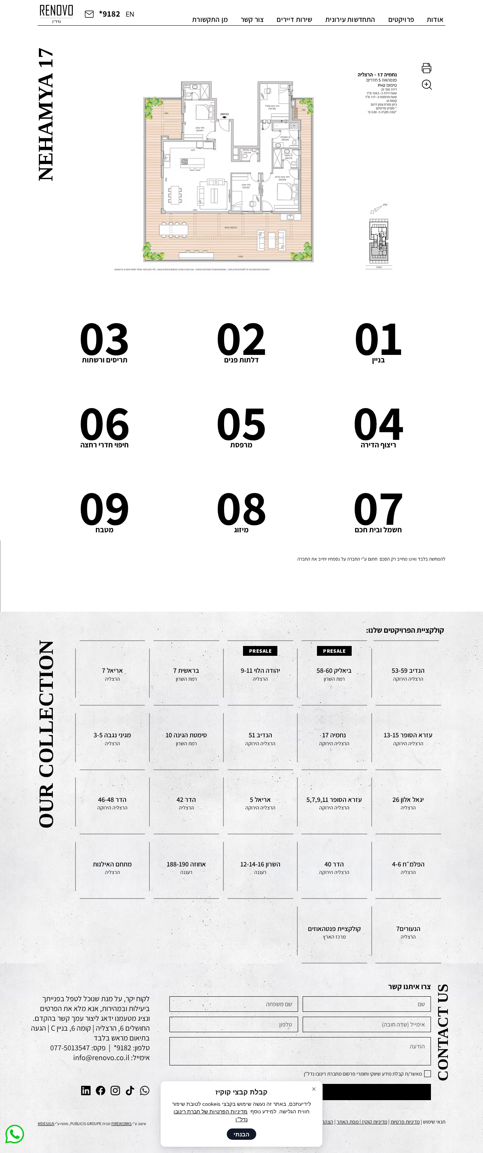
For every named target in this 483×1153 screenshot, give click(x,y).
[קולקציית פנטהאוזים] (334, 931)
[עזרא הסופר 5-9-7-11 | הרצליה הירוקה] (334, 802)
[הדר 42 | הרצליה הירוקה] (186, 802)
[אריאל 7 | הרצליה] (112, 673)
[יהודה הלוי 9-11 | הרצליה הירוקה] (260, 673)
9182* (121, 1048)
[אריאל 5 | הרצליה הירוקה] (260, 802)
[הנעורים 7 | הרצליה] (408, 931)
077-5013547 (70, 1048)
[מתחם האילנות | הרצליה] (112, 866)
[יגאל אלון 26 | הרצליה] (408, 802)
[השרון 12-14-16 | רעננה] (260, 866)
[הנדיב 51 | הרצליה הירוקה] (260, 737)
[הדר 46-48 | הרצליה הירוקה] (112, 802)
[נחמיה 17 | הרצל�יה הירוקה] (334, 737)
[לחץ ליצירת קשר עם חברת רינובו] (89, 13)
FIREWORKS (121, 1123)
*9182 (109, 13)
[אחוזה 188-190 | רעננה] (186, 866)
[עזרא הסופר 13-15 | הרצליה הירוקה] (408, 737)
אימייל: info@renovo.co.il (111, 1057)
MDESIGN (46, 1123)
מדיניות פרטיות (405, 1121)
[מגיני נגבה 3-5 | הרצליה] (112, 737)
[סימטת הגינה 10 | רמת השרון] (186, 737)
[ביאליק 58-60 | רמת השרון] (334, 673)
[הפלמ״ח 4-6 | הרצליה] (408, 866)
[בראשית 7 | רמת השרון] (186, 673)
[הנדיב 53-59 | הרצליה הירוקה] (408, 673)
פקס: (98, 1048)
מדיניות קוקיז (374, 1121)
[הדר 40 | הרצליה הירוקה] (334, 866)
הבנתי (241, 1134)
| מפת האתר (349, 1121)
